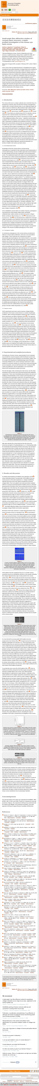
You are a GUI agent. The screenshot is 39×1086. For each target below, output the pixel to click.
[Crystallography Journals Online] (2, 10)
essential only (13, 1084)
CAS (33, 824)
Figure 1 (19, 433)
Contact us (9, 1081)
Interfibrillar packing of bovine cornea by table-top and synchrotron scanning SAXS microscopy (17, 1007)
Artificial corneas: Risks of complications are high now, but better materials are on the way (20, 1054)
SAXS (12, 91)
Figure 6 (19, 757)
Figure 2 (19, 561)
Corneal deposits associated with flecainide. (14, 1044)
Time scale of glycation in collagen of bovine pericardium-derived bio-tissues (20, 1029)
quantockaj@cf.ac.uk (20, 61)
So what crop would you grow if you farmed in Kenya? (17, 1049)
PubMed (24, 817)
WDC (13, 10)
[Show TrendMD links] (35, 1062)
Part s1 (20, 32)
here (32, 979)
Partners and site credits (31, 1081)
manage (21, 1084)
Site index (16, 1081)
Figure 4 (19, 726)
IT (9, 10)
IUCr (6, 10)
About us (22, 1081)
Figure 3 (19, 624)
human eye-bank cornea (23, 89)
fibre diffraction (12, 89)
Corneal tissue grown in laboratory (11, 1035)
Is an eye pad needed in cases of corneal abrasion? (16, 1040)
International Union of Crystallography (22, 1080)
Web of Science (11, 817)
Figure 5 (19, 744)
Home (4, 1081)
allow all (6, 1084)
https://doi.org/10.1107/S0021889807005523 (27, 33)
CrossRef (18, 817)
